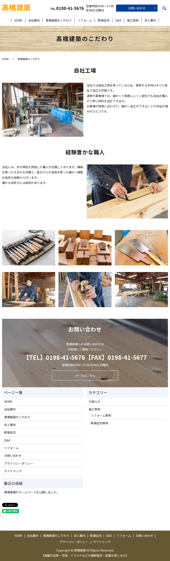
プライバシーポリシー (18, 463)
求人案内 (150, 20)
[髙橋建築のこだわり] (28, 247)
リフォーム (85, 20)
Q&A (118, 20)
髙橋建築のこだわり (59, 20)
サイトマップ (13, 471)
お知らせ (94, 401)
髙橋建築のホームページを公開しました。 (31, 492)
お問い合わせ (137, 8)
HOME (18, 20)
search (164, 8)
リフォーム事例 (101, 415)
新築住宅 (103, 20)
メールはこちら (85, 375)
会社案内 (34, 20)
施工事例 (133, 20)
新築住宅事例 (99, 423)
